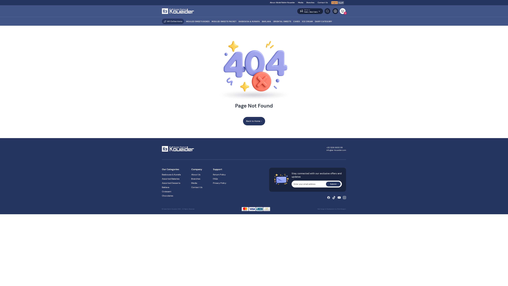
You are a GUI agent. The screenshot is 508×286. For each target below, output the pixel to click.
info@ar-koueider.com (336, 150)
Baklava (165, 187)
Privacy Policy (219, 183)
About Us (195, 174)
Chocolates (167, 195)
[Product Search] (327, 11)
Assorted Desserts (171, 183)
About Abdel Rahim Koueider (282, 2)
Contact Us (323, 2)
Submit (333, 184)
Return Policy (219, 174)
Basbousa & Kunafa (171, 174)
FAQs (215, 178)
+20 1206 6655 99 (334, 147)
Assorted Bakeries (171, 178)
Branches (310, 2)
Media (300, 2)
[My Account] (335, 11)
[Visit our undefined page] (328, 197)
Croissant (166, 191)
